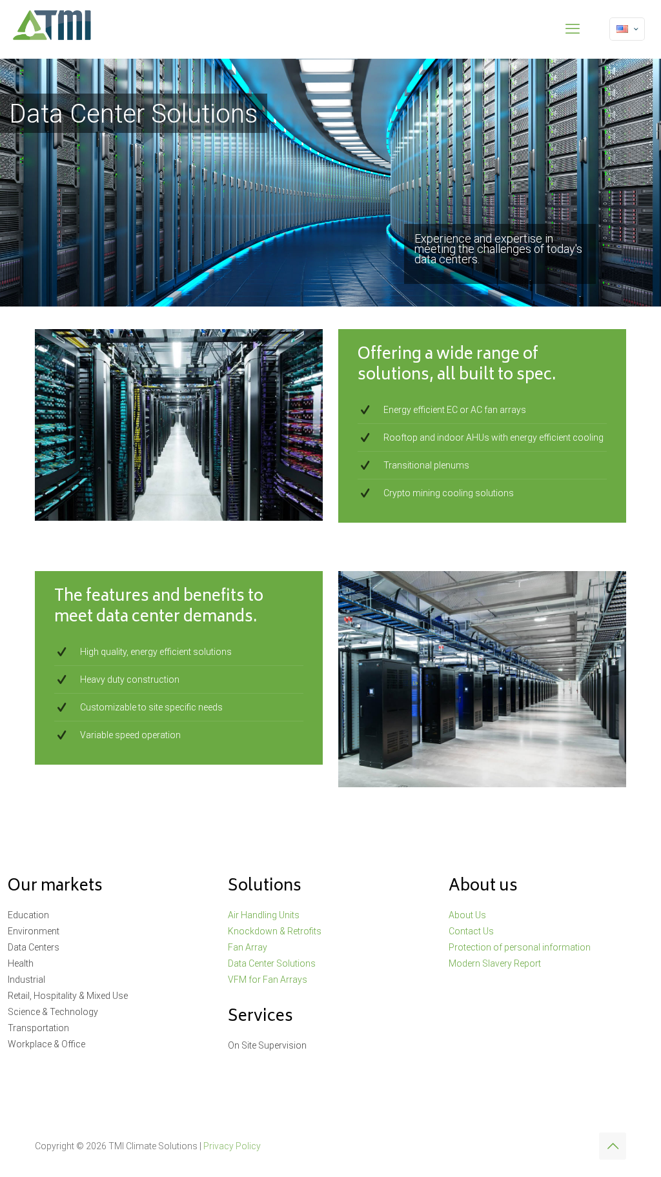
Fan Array (247, 947)
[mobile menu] (573, 29)
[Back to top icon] (612, 1146)
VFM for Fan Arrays (267, 979)
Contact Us (471, 931)
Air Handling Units (264, 915)
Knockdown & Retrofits (274, 931)
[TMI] (52, 29)
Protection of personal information (520, 947)
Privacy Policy (232, 1146)
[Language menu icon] (627, 29)
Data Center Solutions (272, 963)
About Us (467, 915)
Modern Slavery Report (495, 963)
